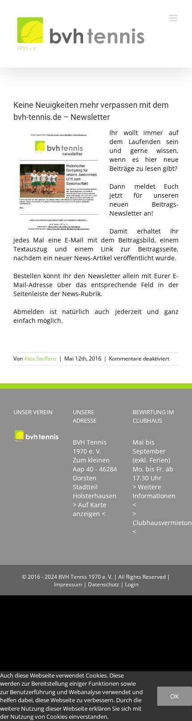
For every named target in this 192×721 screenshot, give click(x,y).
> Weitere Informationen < (154, 496)
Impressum (68, 584)
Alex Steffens (40, 358)
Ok (174, 696)
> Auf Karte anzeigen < (89, 509)
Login (131, 584)
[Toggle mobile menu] (174, 18)
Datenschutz (103, 584)
